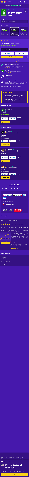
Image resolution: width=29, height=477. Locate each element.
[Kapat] (27, 461)
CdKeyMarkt (8, 131)
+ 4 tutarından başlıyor (15, 61)
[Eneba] (7, 2)
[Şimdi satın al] (7, 53)
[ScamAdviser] (8, 204)
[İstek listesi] (21, 2)
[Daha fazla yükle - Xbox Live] (2, 71)
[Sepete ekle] (26, 57)
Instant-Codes (8, 166)
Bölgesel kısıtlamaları (9, 67)
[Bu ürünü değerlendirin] (6, 224)
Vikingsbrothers (8, 149)
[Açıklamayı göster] (17, 132)
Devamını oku (14, 248)
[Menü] (2, 2)
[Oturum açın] (27, 2)
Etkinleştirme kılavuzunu (10, 72)
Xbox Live (7, 71)
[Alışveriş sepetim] (24, 2)
